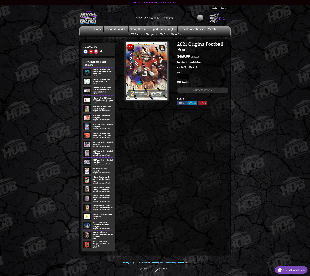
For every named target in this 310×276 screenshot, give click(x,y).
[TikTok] (101, 51)
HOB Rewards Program (142, 34)
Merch (212, 29)
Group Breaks (140, 29)
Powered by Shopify (155, 271)
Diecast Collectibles (192, 29)
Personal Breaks (116, 29)
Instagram (168, 18)
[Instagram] (96, 51)
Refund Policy (170, 263)
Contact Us (182, 263)
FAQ (164, 35)
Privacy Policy (128, 263)
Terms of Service (143, 263)
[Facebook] (85, 51)
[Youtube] (91, 51)
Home (98, 29)
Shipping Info (157, 263)
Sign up (224, 8)
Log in (214, 8)
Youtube (155, 18)
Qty (178, 72)
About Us (176, 34)
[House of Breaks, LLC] (88, 17)
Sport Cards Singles (163, 29)
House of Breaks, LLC (154, 269)
